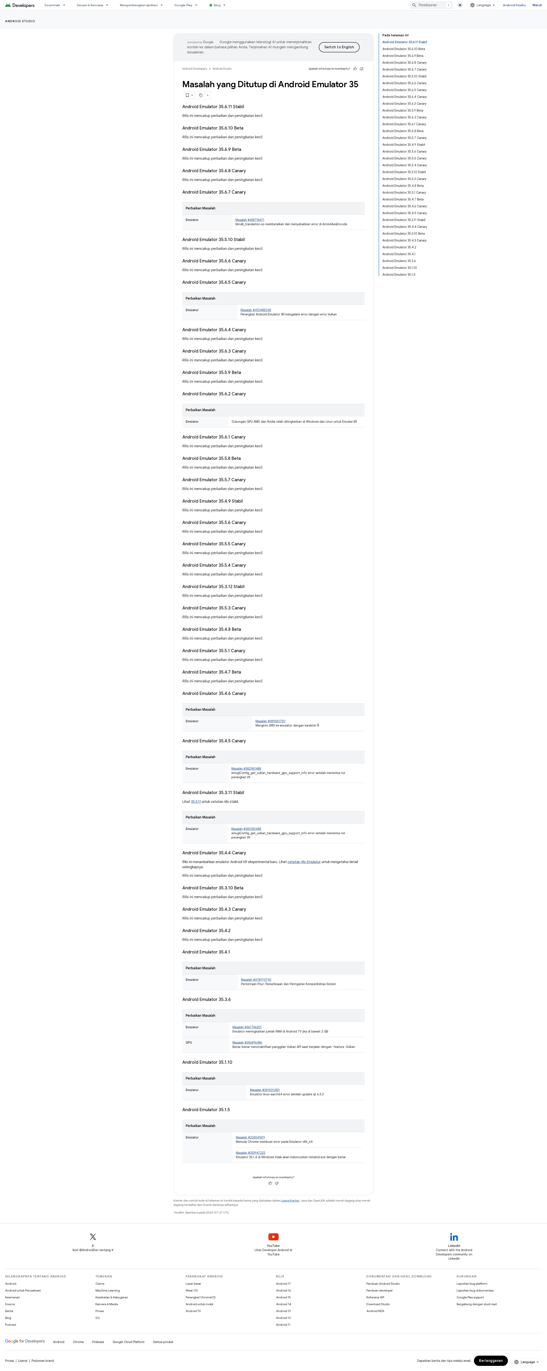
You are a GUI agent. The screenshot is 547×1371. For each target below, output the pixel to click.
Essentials (52, 5)
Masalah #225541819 (250, 1137)
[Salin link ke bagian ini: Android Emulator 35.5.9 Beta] (245, 372)
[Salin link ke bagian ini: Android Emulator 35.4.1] (234, 952)
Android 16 (283, 1290)
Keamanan (12, 1297)
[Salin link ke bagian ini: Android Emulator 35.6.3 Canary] (250, 351)
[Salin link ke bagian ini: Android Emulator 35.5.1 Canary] (249, 651)
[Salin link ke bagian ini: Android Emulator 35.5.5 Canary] (250, 544)
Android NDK (375, 1311)
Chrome (78, 1342)
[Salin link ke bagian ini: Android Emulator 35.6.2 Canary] (250, 394)
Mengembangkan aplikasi (139, 5)
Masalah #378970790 (256, 980)
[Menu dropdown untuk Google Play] (198, 5)
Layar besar (193, 1284)
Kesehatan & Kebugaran (112, 1297)
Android (10, 1284)
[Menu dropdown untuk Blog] (226, 5)
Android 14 (283, 1304)
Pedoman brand (43, 1360)
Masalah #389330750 (270, 721)
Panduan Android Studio (383, 1284)
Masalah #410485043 (256, 310)
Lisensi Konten (290, 1200)
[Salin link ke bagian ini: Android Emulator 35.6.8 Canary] (250, 171)
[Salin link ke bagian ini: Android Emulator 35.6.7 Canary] (250, 192)
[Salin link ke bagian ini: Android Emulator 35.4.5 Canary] (250, 741)
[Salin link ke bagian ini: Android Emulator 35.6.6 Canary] (250, 261)
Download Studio (378, 1304)
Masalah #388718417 (249, 220)
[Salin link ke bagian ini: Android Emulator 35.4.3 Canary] (250, 909)
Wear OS (192, 1290)
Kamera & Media (107, 1304)
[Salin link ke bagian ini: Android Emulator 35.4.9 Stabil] (247, 501)
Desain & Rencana (90, 5)
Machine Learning (108, 1290)
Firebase (98, 1342)
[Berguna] (355, 69)
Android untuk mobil (199, 1304)
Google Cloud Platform (128, 1342)
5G (98, 1318)
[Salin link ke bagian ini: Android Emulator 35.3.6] (235, 999)
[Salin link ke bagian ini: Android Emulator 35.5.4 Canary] (250, 565)
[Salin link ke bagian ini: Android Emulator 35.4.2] (235, 931)
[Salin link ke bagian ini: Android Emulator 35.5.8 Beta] (245, 458)
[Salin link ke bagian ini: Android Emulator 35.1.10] (236, 1062)
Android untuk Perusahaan (23, 1290)
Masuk (537, 5)
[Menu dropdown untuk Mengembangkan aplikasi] (163, 5)
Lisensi (22, 1360)
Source (10, 1304)
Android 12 (283, 1318)
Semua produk (163, 1342)
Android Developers (194, 69)
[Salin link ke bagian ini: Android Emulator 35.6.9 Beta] (245, 149)
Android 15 (283, 1297)
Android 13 (283, 1311)
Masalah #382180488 (246, 769)
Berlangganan (491, 1361)
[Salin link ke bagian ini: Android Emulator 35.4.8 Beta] (245, 629)
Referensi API (375, 1297)
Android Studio (514, 5)
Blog (217, 5)
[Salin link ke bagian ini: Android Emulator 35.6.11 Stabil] (248, 107)
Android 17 (283, 1284)
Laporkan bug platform (472, 1284)
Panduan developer (379, 1290)
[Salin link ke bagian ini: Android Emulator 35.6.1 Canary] (250, 437)
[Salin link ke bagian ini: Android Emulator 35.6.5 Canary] (250, 282)
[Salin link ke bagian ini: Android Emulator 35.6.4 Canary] (250, 330)
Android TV (193, 1311)
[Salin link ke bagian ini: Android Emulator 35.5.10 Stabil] (249, 240)
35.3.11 (196, 802)
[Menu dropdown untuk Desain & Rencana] (109, 5)
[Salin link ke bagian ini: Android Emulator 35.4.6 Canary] (250, 693)
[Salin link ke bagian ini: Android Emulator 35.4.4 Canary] (250, 853)
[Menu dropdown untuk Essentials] (66, 5)
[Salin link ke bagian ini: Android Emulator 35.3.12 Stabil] (248, 587)
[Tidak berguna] (361, 69)
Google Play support (470, 1297)
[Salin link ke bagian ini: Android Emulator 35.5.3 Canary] (250, 608)
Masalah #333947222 (250, 1153)
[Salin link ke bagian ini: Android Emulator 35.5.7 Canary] (250, 480)
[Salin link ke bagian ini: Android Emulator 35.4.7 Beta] (245, 672)
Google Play (183, 5)
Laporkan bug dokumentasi (475, 1290)
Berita (9, 1311)
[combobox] (431, 5)
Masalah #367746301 (247, 1027)
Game (100, 1284)
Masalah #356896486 (247, 1042)
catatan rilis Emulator (304, 862)
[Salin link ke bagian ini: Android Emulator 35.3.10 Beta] (247, 888)
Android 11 (283, 1325)
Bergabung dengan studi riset (477, 1304)
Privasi (100, 1311)
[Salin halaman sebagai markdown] (201, 95)
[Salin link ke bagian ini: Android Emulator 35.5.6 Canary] (250, 522)
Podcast (10, 1325)
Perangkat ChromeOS (201, 1297)
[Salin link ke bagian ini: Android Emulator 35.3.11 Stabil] (248, 793)
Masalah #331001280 (265, 1090)
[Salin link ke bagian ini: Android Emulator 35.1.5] (234, 1110)
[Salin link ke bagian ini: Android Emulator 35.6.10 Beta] (247, 128)
